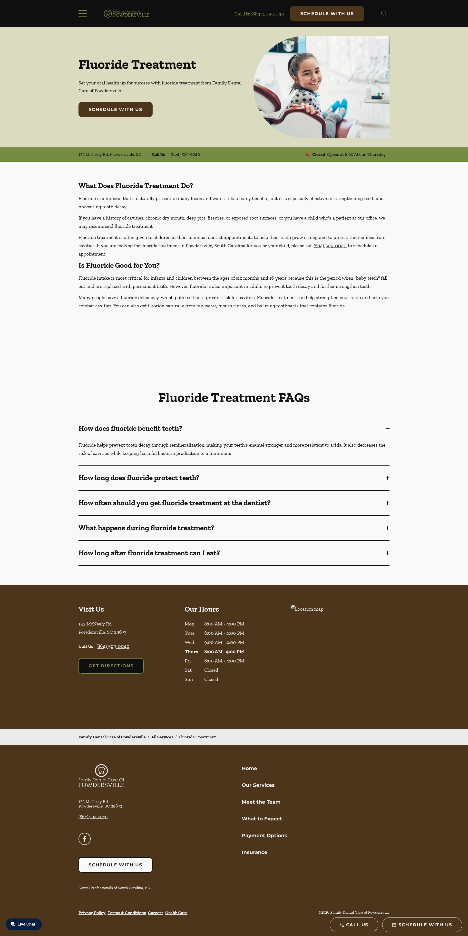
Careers (155, 912)
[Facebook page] (84, 839)
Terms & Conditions (126, 912)
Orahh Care (176, 912)
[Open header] (83, 13)
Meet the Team (261, 802)
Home (249, 768)
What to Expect (262, 819)
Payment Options (264, 835)
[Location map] (340, 657)
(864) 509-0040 (185, 154)
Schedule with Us (327, 13)
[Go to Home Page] (126, 14)
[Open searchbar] (384, 13)
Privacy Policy (92, 912)
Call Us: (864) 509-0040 (259, 14)
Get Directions (111, 666)
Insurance (254, 852)
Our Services (258, 785)
